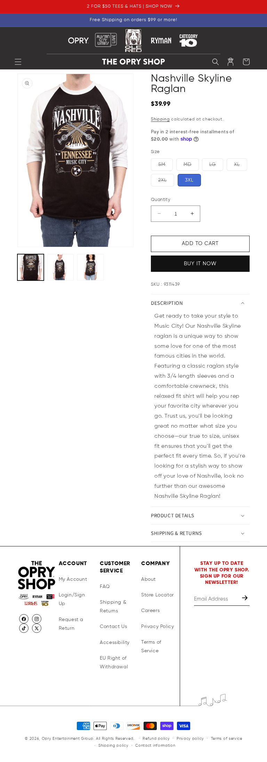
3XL (189, 180)
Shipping (160, 119)
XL (240, 164)
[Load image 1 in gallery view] (30, 267)
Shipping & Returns (113, 606)
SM (165, 164)
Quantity (160, 200)
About (148, 579)
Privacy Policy (157, 626)
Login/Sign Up (72, 599)
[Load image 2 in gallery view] (60, 267)
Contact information (155, 745)
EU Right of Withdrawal (114, 662)
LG (216, 164)
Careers (150, 610)
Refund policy (156, 738)
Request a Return (71, 624)
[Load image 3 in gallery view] (90, 267)
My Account (73, 579)
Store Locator (157, 595)
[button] (18, 61)
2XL (166, 180)
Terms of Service (151, 646)
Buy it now (200, 263)
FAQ (105, 586)
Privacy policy (190, 738)
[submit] (245, 599)
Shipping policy (113, 745)
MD (191, 164)
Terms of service (226, 738)
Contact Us (113, 626)
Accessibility (115, 642)
